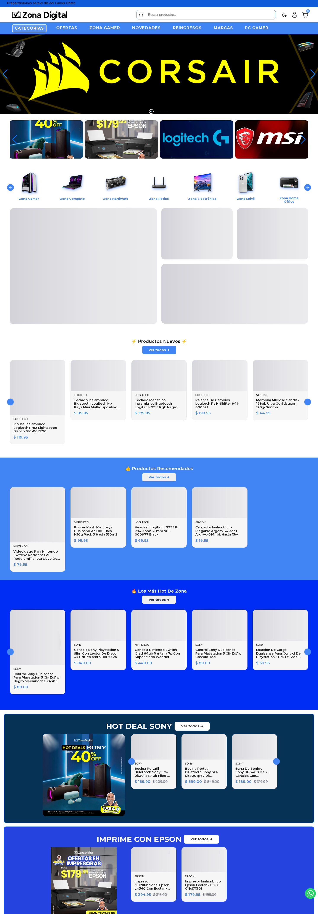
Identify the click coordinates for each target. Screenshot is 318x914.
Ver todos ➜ (159, 351)
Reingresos (187, 27)
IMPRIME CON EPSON (139, 840)
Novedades (146, 27)
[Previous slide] (10, 187)
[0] (305, 14)
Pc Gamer (256, 27)
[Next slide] (307, 187)
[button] (313, 74)
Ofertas (66, 27)
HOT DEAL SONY (139, 727)
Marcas (223, 27)
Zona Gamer (104, 27)
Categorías (29, 28)
